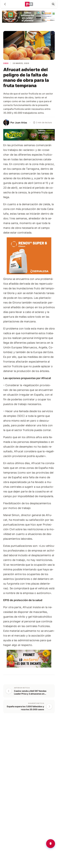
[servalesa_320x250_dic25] (29, 255)
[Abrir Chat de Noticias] (50, 843)
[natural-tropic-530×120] (29, 134)
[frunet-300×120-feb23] (29, 658)
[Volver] (5, 4)
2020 (5, 63)
